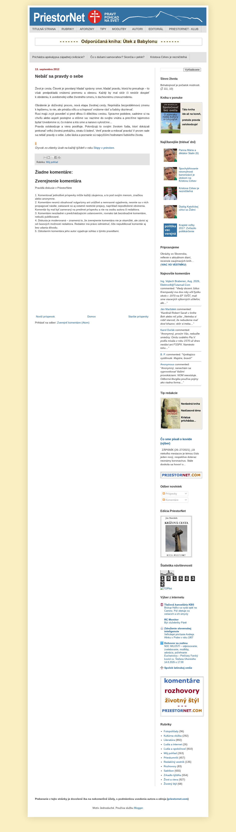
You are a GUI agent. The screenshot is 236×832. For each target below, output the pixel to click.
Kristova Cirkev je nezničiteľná (168, 57)
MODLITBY (119, 29)
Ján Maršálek (168, 309)
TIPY (103, 29)
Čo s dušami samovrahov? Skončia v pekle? (117, 57)
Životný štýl (170, 783)
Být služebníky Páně (175, 622)
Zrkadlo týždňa (172, 775)
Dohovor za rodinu (176, 643)
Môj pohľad (52, 162)
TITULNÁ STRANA (44, 29)
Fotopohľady (171, 731)
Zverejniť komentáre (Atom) (73, 322)
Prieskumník (171, 757)
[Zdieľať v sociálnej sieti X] (52, 157)
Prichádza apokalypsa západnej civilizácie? (58, 57)
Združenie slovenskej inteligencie (177, 630)
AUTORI (137, 29)
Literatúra (169, 739)
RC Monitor (171, 619)
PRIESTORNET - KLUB (183, 29)
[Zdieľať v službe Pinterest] (59, 157)
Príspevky (171, 493)
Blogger (138, 807)
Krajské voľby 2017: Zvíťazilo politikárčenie (187, 228)
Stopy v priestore (103, 147)
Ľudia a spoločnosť (175, 748)
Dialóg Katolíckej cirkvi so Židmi (188, 208)
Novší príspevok (45, 316)
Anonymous (167, 364)
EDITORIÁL (156, 29)
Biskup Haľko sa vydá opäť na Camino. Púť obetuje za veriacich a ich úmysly (180, 610)
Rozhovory (170, 766)
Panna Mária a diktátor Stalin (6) (189, 152)
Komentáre (171, 499)
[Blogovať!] (49, 157)
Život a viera (171, 779)
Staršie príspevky (138, 316)
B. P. (163, 354)
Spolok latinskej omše (178, 667)
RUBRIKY (68, 29)
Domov (91, 316)
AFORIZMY (87, 29)
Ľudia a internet (173, 744)
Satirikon (169, 770)
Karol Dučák (167, 329)
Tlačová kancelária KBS (179, 604)
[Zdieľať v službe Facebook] (56, 157)
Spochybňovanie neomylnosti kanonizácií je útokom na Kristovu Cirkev (188, 174)
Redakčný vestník (174, 761)
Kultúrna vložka (173, 735)
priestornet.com (178, 798)
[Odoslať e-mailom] (45, 157)
